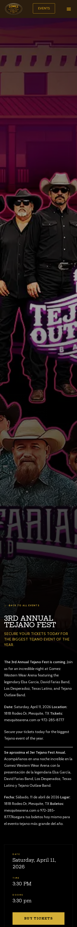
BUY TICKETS (38, 918)
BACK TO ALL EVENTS (22, 605)
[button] (68, 9)
